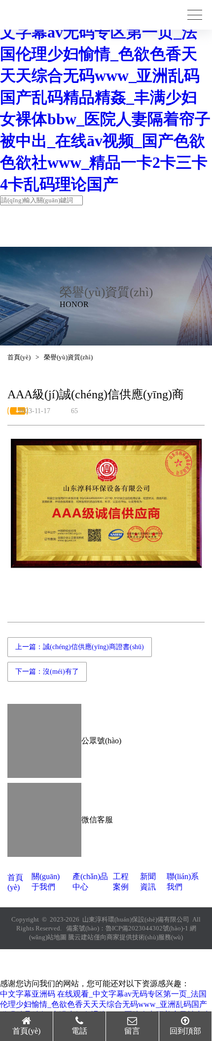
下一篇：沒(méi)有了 (47, 671)
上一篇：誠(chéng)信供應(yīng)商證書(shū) (79, 647)
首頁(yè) (19, 357)
